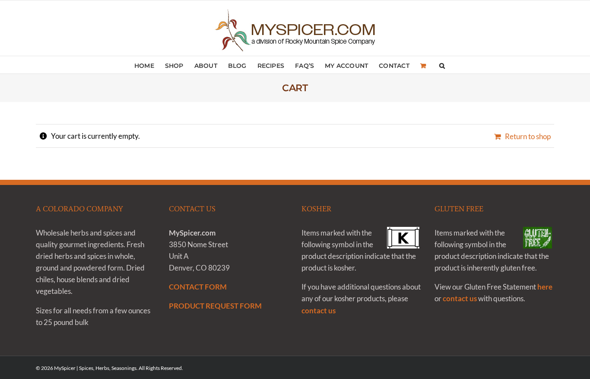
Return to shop (528, 136)
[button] (442, 64)
